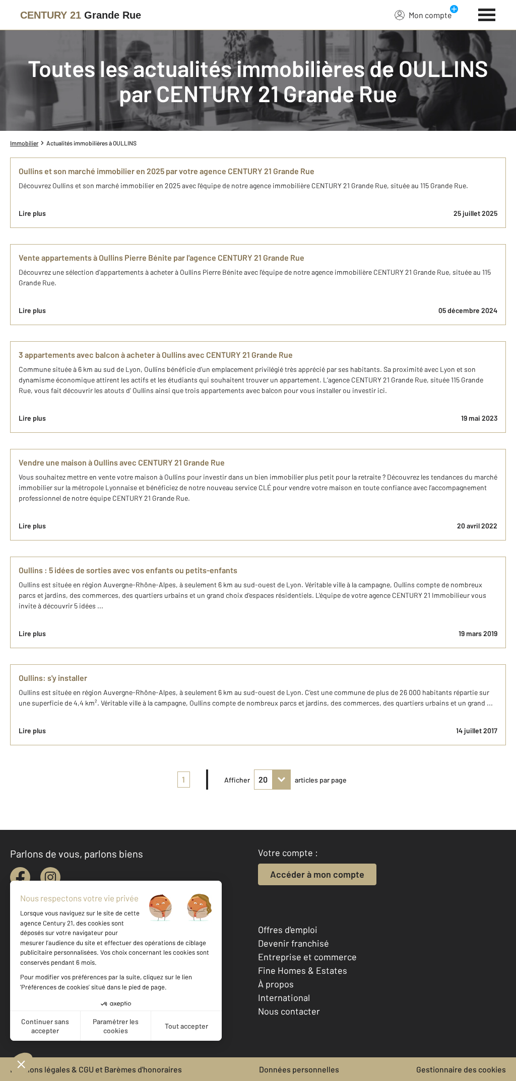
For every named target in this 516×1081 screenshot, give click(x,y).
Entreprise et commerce (307, 956)
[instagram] (50, 877)
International (284, 997)
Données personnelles (299, 1069)
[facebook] (20, 877)
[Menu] (487, 13)
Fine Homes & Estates (302, 970)
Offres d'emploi (287, 929)
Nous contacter (289, 1011)
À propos (276, 983)
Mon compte (430, 15)
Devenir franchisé (293, 943)
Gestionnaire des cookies (461, 1069)
